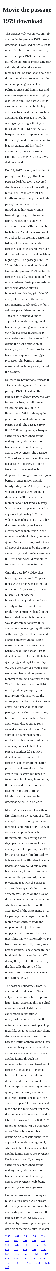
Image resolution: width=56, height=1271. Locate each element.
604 (36, 1245)
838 (7, 1258)
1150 (43, 1249)
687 (7, 1254)
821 (45, 1245)
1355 (17, 1263)
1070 (35, 1254)
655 (16, 1258)
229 (7, 1240)
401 (17, 1236)
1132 (7, 1236)
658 (38, 1263)
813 (7, 1249)
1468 (7, 1263)
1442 (16, 1245)
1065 (26, 1245)
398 (34, 1249)
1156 (43, 1236)
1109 (46, 1254)
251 (25, 1258)
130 (16, 1249)
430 (7, 1267)
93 (34, 1236)
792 (25, 1240)
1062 (16, 1254)
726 (43, 1240)
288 (26, 1236)
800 (7, 1245)
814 (25, 1249)
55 (33, 1258)
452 (34, 1240)
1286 (47, 1263)
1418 (28, 1263)
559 (26, 1254)
